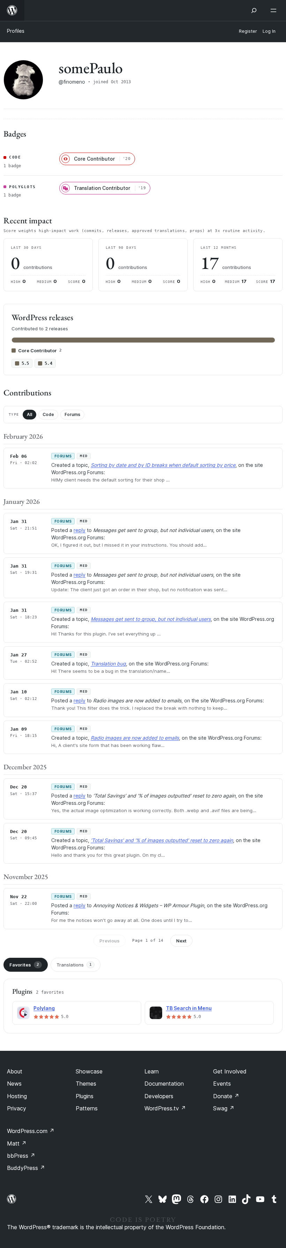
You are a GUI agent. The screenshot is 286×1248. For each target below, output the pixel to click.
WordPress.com (30, 1130)
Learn (151, 1071)
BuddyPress (26, 1167)
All (29, 414)
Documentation (164, 1083)
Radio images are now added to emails (135, 738)
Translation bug (108, 664)
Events (222, 1083)
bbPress (21, 1155)
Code (48, 414)
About (14, 1071)
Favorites (24, 965)
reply (79, 530)
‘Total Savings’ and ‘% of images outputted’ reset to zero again (162, 840)
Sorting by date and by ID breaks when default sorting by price (163, 465)
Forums (72, 414)
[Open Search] (254, 10)
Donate (226, 1096)
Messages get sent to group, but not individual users (151, 619)
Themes (86, 1083)
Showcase (89, 1071)
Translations (74, 965)
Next (181, 940)
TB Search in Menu (189, 1008)
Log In (269, 31)
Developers (158, 1096)
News (14, 1083)
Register (248, 31)
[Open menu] (275, 10)
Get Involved (230, 1071)
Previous (109, 940)
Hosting (17, 1096)
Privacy (16, 1108)
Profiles (15, 31)
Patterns (87, 1108)
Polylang (44, 1008)
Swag (223, 1108)
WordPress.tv (165, 1108)
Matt (17, 1143)
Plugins (84, 1096)
